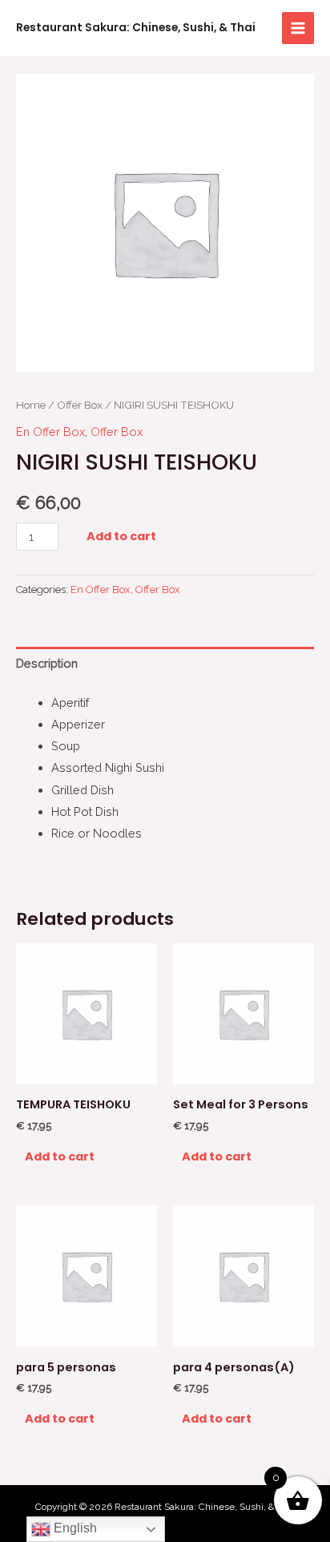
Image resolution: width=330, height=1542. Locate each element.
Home (31, 404)
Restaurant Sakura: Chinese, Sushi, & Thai (136, 27)
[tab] (165, 663)
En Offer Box (50, 431)
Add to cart (121, 536)
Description (47, 663)
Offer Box (80, 404)
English (73, 1528)
